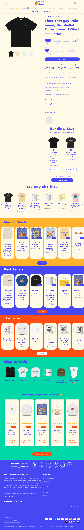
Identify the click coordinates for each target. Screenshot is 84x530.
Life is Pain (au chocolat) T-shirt (22, 245)
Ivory (74, 40)
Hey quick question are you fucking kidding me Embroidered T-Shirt (7, 248)
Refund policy (31, 526)
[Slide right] (36, 54)
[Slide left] (6, 54)
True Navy (57, 40)
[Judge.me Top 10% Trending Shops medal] (69, 465)
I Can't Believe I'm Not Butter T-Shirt (64, 245)
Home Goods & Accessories (61, 381)
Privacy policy (40, 526)
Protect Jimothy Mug (79, 340)
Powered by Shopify (22, 526)
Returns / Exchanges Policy (50, 478)
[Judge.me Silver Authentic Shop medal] (48, 465)
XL (62, 50)
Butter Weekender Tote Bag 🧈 (64, 292)
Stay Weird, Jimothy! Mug (64, 340)
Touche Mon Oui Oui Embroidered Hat (22, 341)
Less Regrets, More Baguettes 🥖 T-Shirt (50, 246)
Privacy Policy (46, 487)
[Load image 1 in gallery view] (11, 54)
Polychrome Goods (12, 526)
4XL (48, 53)
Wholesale (45, 492)
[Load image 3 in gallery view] (24, 54)
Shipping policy (58, 526)
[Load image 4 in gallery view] (31, 54)
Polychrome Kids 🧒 (74, 381)
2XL (69, 50)
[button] (6, 3)
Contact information (68, 526)
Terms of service (49, 526)
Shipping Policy (46, 481)
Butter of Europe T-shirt (36, 244)
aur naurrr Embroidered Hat (36, 292)
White (58, 43)
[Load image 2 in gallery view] (18, 54)
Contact (44, 495)
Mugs (47, 380)
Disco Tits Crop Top (36, 340)
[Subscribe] (32, 506)
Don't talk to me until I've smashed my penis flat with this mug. (50, 295)
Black (48, 40)
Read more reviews (41, 454)
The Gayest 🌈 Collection (53, 16)
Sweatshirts (9, 380)
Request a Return (47, 490)
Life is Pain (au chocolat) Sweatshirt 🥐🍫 (22, 293)
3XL (75, 50)
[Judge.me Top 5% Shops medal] (62, 465)
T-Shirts (22, 380)
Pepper (66, 40)
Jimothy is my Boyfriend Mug (50, 341)
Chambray (49, 43)
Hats (35, 380)
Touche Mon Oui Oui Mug (8, 340)
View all (42, 262)
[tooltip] (49, 119)
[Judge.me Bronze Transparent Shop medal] (55, 465)
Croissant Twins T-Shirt (78, 245)
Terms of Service (47, 484)
